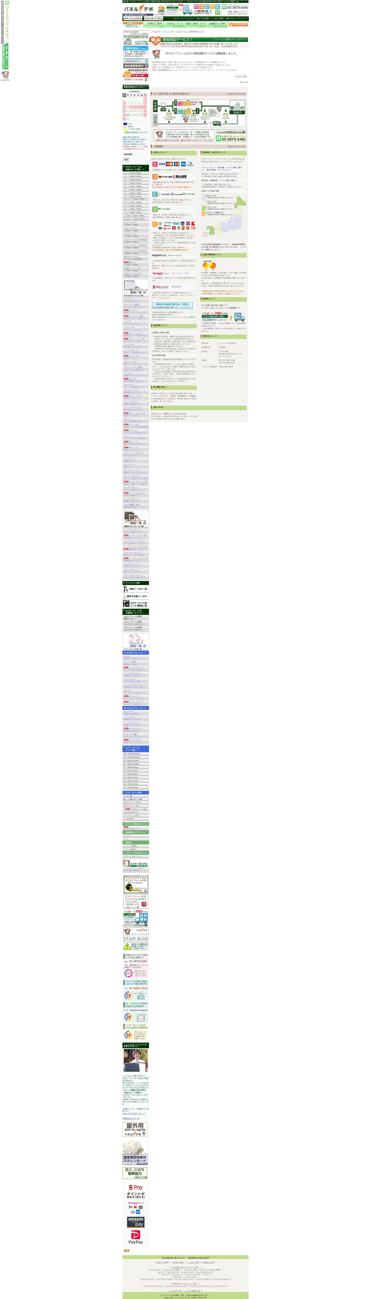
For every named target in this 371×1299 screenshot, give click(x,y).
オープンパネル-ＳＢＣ (134, 494)
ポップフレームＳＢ (164, 1279)
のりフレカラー (133, 697)
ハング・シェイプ (134, 334)
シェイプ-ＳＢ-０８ (135, 351)
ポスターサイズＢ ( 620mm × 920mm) (131, 229)
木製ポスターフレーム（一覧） (185, 1284)
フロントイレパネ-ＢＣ (134, 414)
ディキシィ (128, 836)
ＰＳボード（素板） (133, 735)
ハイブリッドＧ (133, 680)
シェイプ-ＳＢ (132, 328)
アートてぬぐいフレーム (134, 576)
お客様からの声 (208, 1262)
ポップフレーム (129, 466)
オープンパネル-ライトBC (135, 483)
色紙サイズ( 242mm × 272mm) (132, 263)
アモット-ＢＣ (131, 449)
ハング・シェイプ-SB (134, 340)
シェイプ (131, 323)
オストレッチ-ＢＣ (133, 397)
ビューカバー (134, 311)
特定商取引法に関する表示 (198, 1258)
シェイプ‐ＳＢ (173, 1272)
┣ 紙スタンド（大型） (132, 806)
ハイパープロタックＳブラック (135, 686)
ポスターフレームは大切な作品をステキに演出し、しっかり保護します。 (214, 1)
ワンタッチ (134, 374)
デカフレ (177, 1277)
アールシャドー (129, 460)
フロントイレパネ (132, 403)
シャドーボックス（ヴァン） (134, 869)
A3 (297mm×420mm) (131, 781)
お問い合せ (230, 19)
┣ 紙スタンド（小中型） (133, 802)
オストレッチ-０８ (133, 391)
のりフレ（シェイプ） (134, 703)
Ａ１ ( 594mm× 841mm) (133, 183)
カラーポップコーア (133, 730)
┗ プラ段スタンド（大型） (136, 809)
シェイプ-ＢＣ (131, 357)
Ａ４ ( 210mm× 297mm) (133, 206)
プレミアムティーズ (132, 571)
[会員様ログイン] (132, 27)
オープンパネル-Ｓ (133, 489)
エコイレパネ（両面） (133, 306)
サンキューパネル (132, 363)
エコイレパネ (131, 300)
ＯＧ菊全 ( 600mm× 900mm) (135, 216)
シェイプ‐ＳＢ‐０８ (204, 1272)
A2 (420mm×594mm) (131, 774)
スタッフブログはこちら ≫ (133, 1113)
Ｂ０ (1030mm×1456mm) (133, 173)
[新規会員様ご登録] (135, 81)
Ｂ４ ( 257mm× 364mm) (133, 202)
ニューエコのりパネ (133, 669)
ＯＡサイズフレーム (131, 829)
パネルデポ (155, 31)
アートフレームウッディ (134, 554)
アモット (135, 437)
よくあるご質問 (217, 19)
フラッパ (133, 420)
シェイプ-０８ (133, 346)
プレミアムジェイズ (132, 565)
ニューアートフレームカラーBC (135, 548)
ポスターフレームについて (183, 19)
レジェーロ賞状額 (130, 846)
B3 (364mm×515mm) (131, 777)
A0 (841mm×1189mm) (131, 761)
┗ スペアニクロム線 (131, 816)
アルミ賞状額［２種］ (133, 506)
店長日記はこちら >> (130, 1118)
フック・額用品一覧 (192, 1291)
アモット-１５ (133, 443)
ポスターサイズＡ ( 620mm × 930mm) (131, 223)
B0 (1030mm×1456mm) (132, 757)
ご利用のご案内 (178, 1262)
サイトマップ (242, 19)
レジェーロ (134, 431)
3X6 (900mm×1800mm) (132, 754)
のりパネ (131, 657)
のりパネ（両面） (131, 663)
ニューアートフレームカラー (134, 542)
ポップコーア (131, 712)
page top (244, 82)
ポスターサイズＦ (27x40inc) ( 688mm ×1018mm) (135, 252)
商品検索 (128, 154)
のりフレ (133, 691)
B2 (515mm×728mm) (131, 771)
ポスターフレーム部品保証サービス (190, 31)
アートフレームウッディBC (136, 559)
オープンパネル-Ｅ (132, 500)
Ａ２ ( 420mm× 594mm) (133, 190)
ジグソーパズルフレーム (133, 856)
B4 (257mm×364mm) (131, 784)
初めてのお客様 (203, 19)
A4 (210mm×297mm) (131, 787)
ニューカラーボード (132, 724)
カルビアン (133, 380)
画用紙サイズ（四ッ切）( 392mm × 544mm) (133, 275)
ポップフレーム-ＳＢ (135, 471)
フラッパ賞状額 (129, 849)
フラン (126, 839)
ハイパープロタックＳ (132, 674)
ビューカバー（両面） (134, 317)
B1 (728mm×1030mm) (131, 764)
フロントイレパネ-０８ (133, 409)
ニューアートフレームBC (135, 536)
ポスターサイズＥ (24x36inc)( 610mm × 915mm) (135, 246)
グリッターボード (133, 741)
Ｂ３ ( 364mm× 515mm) (133, 193)
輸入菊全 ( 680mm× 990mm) (135, 219)
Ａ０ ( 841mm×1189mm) (133, 176)
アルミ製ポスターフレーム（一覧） (185, 1267)
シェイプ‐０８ (187, 1272)
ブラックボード (132, 718)
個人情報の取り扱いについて (173, 1258)
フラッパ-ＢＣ (136, 426)
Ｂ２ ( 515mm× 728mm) (133, 186)
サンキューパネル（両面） (133, 368)
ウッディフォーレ (220, 1286)
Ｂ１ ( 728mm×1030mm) (133, 180)
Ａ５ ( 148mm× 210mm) (133, 212)
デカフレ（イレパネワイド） (134, 454)
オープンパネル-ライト (135, 477)
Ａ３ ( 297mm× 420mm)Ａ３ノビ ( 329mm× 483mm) (134, 197)
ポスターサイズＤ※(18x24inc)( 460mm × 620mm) (136, 241)
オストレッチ (132, 386)
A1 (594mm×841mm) (131, 767)
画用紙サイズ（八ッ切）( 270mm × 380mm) (133, 269)
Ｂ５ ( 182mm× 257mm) (133, 209)
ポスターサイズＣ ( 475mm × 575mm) (132, 235)
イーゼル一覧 (176, 1291)
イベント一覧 (168, 31)
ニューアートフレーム (133, 531)
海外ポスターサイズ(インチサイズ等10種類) (133, 258)
